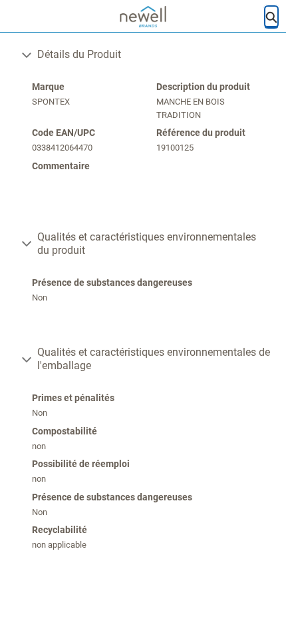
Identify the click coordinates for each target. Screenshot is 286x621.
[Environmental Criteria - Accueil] (143, 16)
